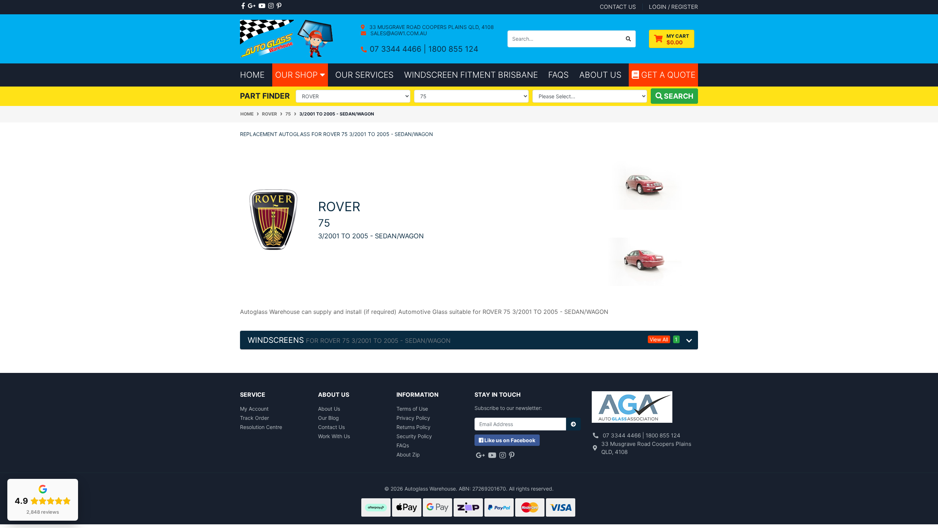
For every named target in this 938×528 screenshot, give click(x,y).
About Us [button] (600, 75)
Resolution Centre (261, 427)
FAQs (402, 445)
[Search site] (628, 38)
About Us (329, 409)
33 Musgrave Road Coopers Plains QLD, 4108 (431, 27)
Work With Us (334, 436)
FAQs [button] (558, 75)
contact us (618, 6)
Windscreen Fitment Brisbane (471, 75)
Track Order (254, 418)
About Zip (408, 454)
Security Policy (414, 436)
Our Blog (328, 418)
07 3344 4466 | (399, 49)
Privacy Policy (413, 418)
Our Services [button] (364, 75)
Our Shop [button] (297, 75)
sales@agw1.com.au (398, 33)
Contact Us (331, 427)
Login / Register (673, 6)
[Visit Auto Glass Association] (632, 408)
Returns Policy (413, 427)
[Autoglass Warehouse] (287, 38)
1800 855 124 (453, 49)
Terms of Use (412, 409)
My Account (254, 409)
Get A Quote (667, 75)
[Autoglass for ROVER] (273, 219)
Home (252, 75)
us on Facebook (509, 440)
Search (677, 96)
